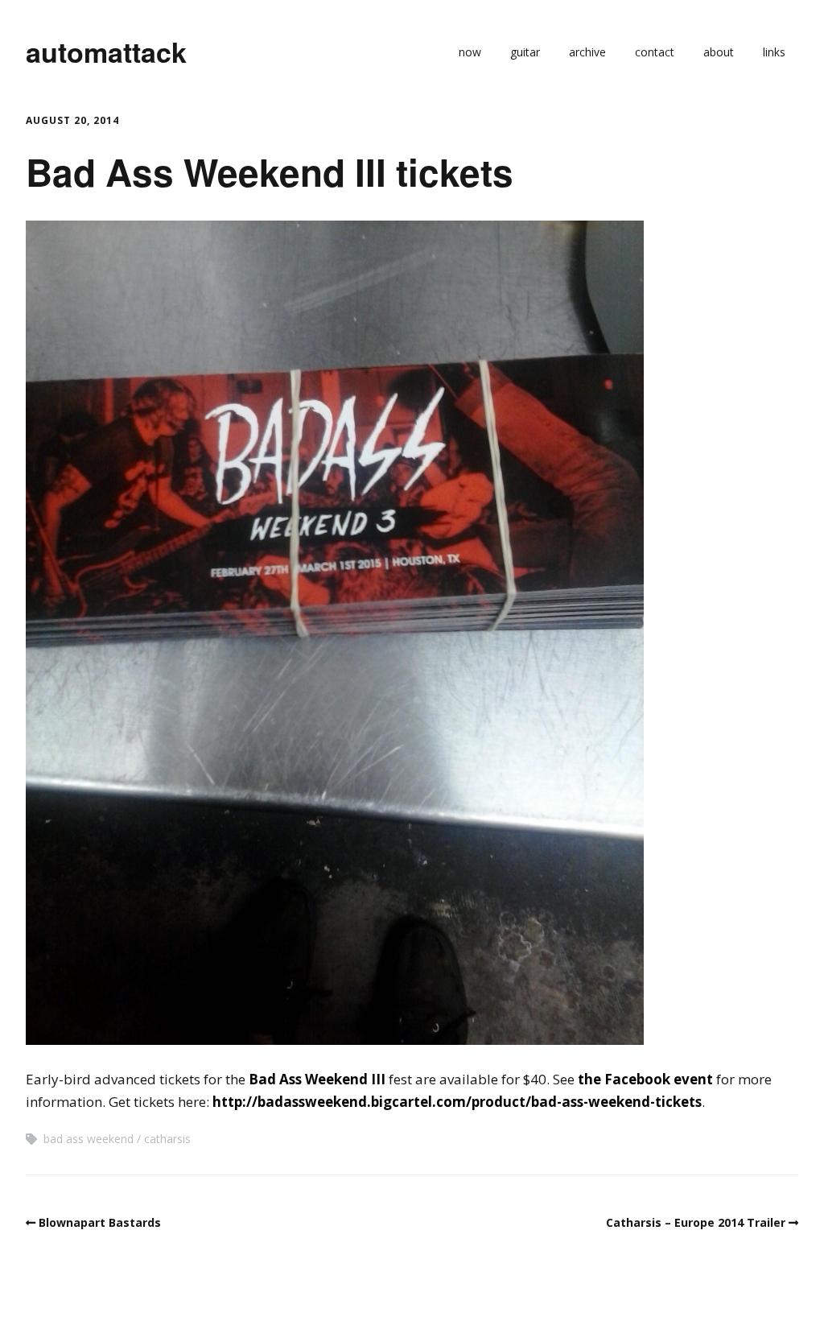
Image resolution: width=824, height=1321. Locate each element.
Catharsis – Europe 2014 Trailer (695, 1222)
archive (587, 52)
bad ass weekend (88, 1138)
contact (654, 52)
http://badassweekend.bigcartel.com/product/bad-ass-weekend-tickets (457, 1101)
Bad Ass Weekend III (317, 1079)
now (470, 52)
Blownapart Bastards (100, 1222)
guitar (525, 52)
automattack (106, 51)
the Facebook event (645, 1079)
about (718, 52)
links (774, 52)
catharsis (167, 1138)
